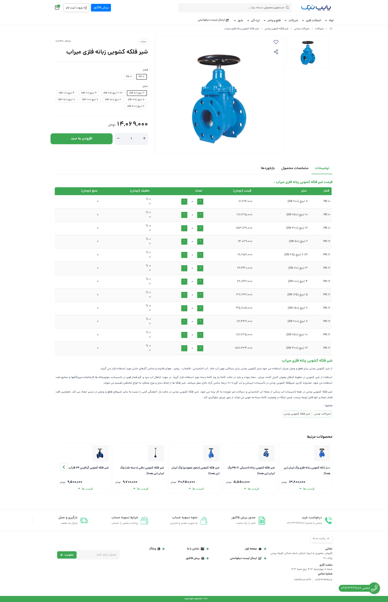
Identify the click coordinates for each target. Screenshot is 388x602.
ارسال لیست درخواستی (211, 20)
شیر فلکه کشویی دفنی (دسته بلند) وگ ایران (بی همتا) (142, 470)
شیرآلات (293, 21)
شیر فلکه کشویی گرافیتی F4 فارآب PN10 (85, 468)
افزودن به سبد (81, 138)
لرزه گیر (255, 21)
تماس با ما (193, 549)
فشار (145, 70)
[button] (64, 467)
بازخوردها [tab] (268, 168)
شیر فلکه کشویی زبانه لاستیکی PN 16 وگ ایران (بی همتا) (251, 470)
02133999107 (323, 580)
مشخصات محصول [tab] (294, 168)
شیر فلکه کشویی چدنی (276, 29)
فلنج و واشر (274, 21)
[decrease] (118, 138)
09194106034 (302, 580)
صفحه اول (251, 549)
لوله (331, 21)
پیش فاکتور (101, 7)
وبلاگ (152, 549)
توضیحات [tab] (322, 168)
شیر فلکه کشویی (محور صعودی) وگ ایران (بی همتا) (195, 470)
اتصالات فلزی (313, 21)
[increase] (144, 138)
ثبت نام (70, 8)
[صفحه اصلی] (330, 29)
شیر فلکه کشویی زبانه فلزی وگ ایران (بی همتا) (307, 470)
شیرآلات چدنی (301, 29)
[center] (287, 8)
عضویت (69, 555)
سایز (145, 86)
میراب (143, 41)
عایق (240, 21)
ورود (79, 8)
